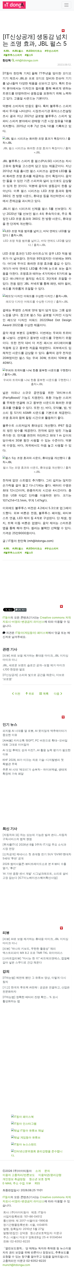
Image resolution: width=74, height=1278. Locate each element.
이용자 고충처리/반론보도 (19, 1175)
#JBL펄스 (17, 50)
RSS (37, 1183)
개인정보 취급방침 (14, 1179)
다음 (57, 693)
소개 (38, 1171)
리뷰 (6, 933)
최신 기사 (10, 829)
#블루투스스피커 (13, 54)
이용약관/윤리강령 (49, 1175)
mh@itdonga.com (26, 60)
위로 (31, 693)
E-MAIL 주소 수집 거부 (17, 1183)
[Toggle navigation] (66, 5)
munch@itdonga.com (16, 1265)
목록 (45, 693)
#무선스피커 (51, 50)
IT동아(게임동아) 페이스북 (31, 632)
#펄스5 (29, 54)
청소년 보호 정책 (39, 1179)
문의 (47, 1171)
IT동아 (6, 617)
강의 (6, 971)
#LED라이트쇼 (34, 50)
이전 (17, 693)
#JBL (7, 50)
